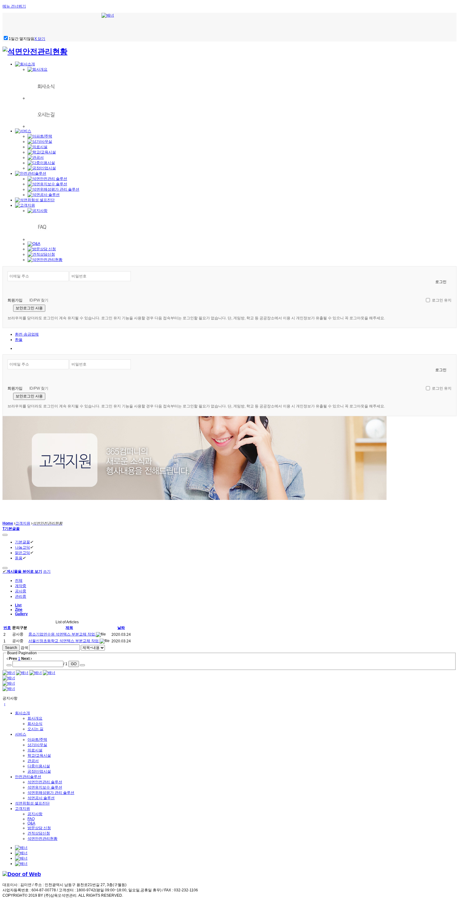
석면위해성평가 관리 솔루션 (50, 792)
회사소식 (34, 723)
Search (11, 647)
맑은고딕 (22, 553)
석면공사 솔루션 (41, 798)
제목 (69, 627)
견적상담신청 (38, 833)
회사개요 (34, 718)
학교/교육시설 (39, 755)
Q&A (31, 823)
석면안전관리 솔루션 (44, 782)
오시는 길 (35, 729)
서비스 (20, 734)
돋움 (18, 558)
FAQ (31, 819)
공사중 (20, 591)
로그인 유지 (442, 300)
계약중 (20, 586)
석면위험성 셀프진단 (32, 803)
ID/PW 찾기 (38, 300)
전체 (18, 580)
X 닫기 (39, 39)
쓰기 (47, 571)
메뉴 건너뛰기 (14, 6)
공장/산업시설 (39, 771)
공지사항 (34, 814)
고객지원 (22, 523)
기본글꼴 (22, 542)
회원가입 (14, 300)
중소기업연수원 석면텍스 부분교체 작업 (62, 634)
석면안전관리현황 (42, 838)
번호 (7, 627)
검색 (24, 647)
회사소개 (22, 713)
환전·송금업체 (27, 334)
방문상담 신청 (39, 828)
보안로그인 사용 (29, 308)
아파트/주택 (37, 739)
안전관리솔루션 (28, 777)
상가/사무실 (37, 745)
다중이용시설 (38, 766)
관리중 (20, 596)
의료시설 (34, 750)
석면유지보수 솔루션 (44, 787)
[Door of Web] (21, 874)
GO (73, 664)
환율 (18, 339)
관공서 (33, 761)
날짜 (121, 627)
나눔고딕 (22, 547)
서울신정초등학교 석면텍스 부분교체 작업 (64, 641)
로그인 (441, 282)
